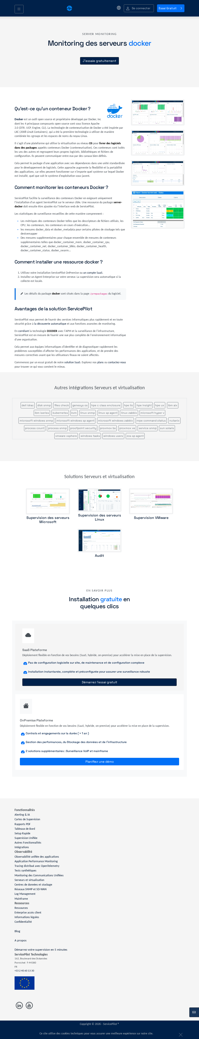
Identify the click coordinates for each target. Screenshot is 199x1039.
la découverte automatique (50, 323)
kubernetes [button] (60, 412)
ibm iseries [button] (42, 412)
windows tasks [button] (90, 436)
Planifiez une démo (99, 762)
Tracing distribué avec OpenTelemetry (37, 866)
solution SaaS (72, 362)
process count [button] (34, 428)
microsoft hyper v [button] (152, 412)
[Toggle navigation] (19, 9)
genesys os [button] (80, 405)
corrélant (23, 331)
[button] (139, 8)
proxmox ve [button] (127, 428)
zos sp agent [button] (135, 436)
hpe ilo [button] (128, 405)
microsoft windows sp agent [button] (75, 420)
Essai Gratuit (168, 8)
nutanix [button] (174, 420)
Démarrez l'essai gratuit (99, 682)
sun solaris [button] (167, 428)
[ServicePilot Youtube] (28, 1005)
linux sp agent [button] (108, 412)
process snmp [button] (57, 428)
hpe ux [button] (159, 405)
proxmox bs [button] (108, 428)
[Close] (179, 1033)
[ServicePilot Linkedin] (20, 1005)
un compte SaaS (92, 272)
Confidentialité (23, 922)
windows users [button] (113, 436)
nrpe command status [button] (151, 420)
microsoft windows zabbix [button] (115, 420)
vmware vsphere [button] (66, 436)
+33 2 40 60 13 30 (24, 971)
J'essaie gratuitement (99, 61)
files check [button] (61, 405)
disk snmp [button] (44, 405)
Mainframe (21, 898)
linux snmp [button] (87, 412)
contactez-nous (117, 362)
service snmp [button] (148, 428)
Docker (19, 119)
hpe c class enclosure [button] (105, 405)
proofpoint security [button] (83, 428)
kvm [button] (74, 412)
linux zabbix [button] (129, 412)
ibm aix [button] (172, 405)
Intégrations (22, 847)
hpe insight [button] (144, 405)
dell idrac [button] (28, 405)
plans (100, 362)
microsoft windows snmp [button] (36, 420)
